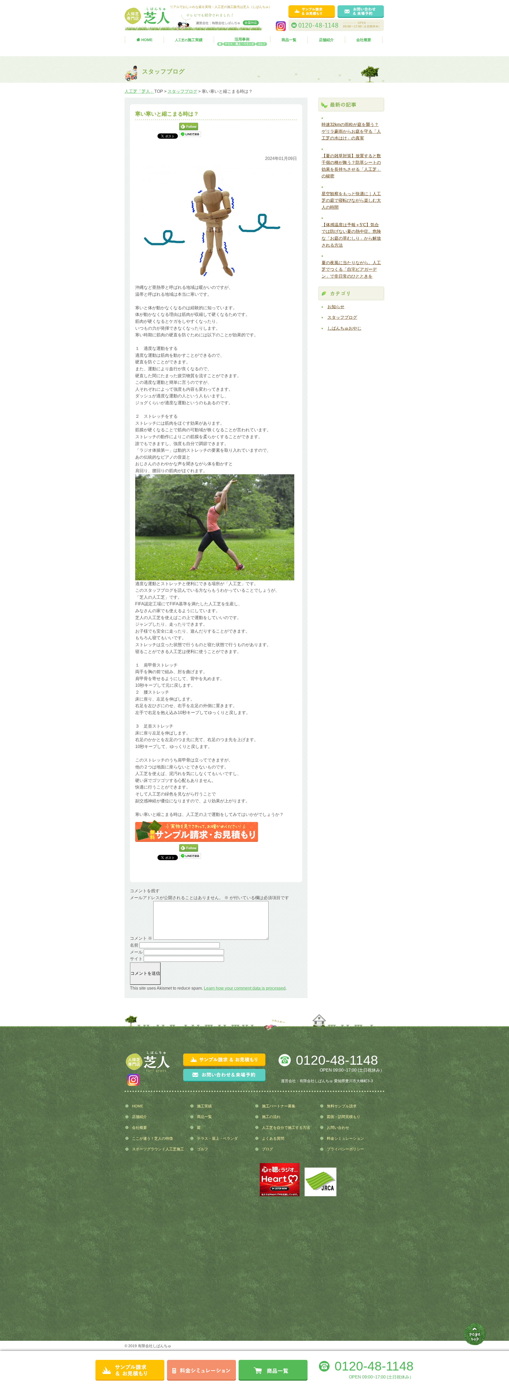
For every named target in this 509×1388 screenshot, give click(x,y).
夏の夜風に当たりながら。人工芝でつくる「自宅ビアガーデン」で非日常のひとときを (351, 269)
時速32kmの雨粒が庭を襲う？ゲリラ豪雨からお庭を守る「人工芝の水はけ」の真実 (351, 131)
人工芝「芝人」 (139, 91)
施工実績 (189, 40)
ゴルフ (202, 1149)
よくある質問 (273, 1138)
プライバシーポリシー (345, 1149)
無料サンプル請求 (342, 1106)
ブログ (267, 1149)
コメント (141, 938)
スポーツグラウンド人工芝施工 (158, 1149)
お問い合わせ (338, 1127)
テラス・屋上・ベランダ (217, 1138)
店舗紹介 (326, 40)
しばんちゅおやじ (344, 328)
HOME (146, 40)
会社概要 (363, 40)
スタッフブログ (182, 91)
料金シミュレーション (345, 1138)
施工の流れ (271, 1117)
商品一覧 (289, 40)
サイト (136, 958)
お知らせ (335, 306)
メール (136, 952)
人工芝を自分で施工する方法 (286, 1127)
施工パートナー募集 (278, 1106)
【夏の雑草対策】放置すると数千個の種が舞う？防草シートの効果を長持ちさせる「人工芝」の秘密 (351, 166)
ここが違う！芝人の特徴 (152, 1138)
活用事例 (242, 39)
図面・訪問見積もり (343, 1117)
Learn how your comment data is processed (245, 988)
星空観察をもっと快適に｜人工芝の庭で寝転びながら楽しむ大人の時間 (351, 201)
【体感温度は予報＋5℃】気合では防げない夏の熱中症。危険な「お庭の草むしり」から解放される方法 (351, 235)
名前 (134, 945)
